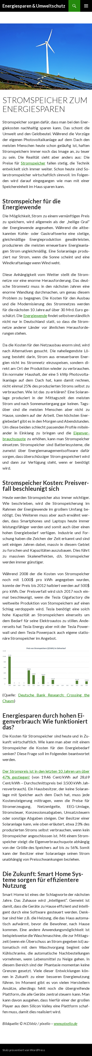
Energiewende (35, 315)
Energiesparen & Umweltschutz (33, 6)
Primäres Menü (86, 6)
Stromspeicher (33, 163)
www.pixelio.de (65, 1023)
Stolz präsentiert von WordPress (23, 1050)
